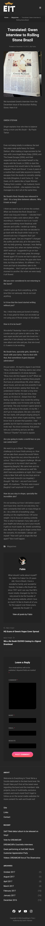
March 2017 (9, 886)
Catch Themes (27, 920)
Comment (13, 680)
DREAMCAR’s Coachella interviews (18, 844)
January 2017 (9, 895)
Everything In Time (28, 918)
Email (12, 728)
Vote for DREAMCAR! (12, 840)
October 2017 (9, 872)
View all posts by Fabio (22, 614)
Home (6, 17)
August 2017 (9, 877)
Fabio (34, 46)
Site (5, 808)
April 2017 (8, 881)
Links (6, 812)
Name (11, 715)
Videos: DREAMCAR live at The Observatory (22, 858)
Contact (7, 817)
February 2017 (10, 891)
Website (12, 741)
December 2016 (10, 900)
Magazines (14, 17)
